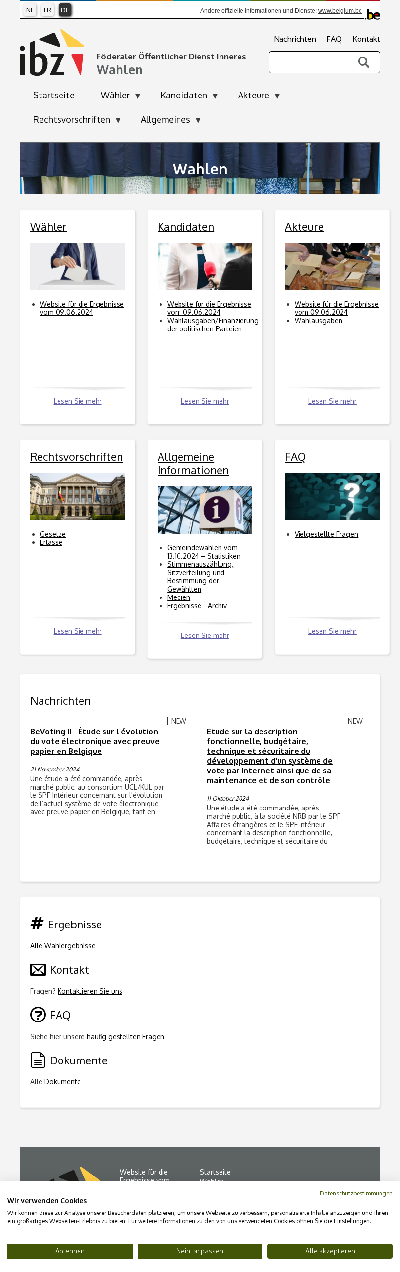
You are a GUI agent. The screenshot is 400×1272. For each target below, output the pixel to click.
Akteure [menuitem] (247, 98)
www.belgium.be (340, 10)
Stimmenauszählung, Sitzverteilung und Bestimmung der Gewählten (200, 576)
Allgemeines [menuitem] (159, 122)
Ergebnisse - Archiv (197, 605)
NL (30, 10)
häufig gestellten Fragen (125, 1036)
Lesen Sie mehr (78, 401)
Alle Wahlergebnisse (63, 946)
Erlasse (51, 542)
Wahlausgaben (318, 320)
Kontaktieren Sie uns (90, 991)
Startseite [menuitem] (54, 95)
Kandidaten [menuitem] (177, 98)
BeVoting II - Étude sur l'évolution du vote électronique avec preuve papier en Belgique (95, 741)
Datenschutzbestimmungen (356, 1193)
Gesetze (53, 534)
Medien (178, 597)
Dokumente (62, 1082)
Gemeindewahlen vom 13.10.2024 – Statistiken (203, 551)
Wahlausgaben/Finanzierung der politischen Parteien (213, 324)
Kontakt (366, 39)
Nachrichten (295, 39)
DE (65, 10)
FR (47, 10)
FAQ (334, 39)
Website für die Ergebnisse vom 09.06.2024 (82, 308)
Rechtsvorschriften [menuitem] (65, 122)
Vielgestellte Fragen (326, 534)
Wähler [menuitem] (109, 98)
